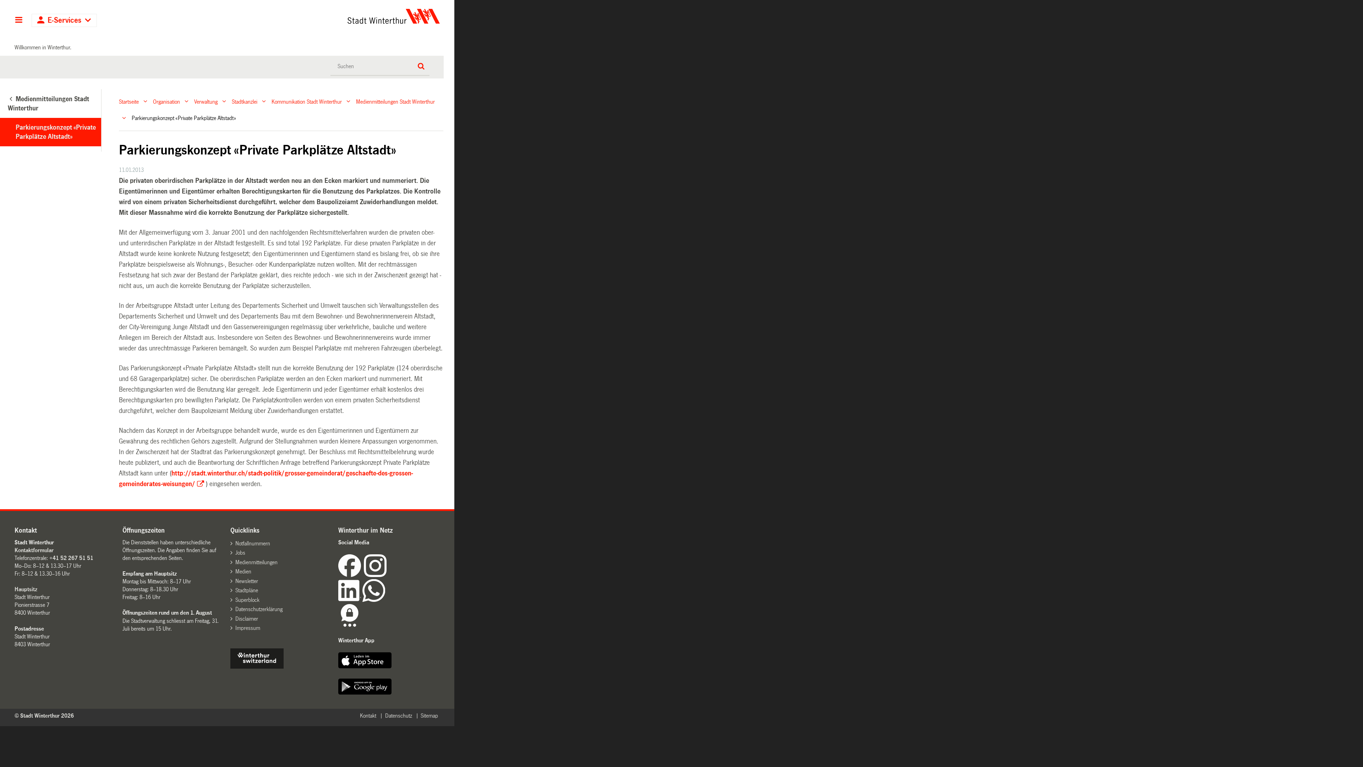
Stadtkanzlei (244, 101)
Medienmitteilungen (256, 562)
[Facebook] (351, 575)
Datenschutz (398, 716)
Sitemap (429, 716)
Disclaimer (246, 619)
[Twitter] (387, 575)
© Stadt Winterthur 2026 (44, 716)
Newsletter (246, 581)
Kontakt (368, 716)
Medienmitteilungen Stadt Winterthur (395, 101)
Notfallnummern (252, 543)
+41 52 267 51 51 (71, 558)
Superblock (247, 600)
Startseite (129, 101)
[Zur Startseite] (327, 16)
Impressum (247, 628)
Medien (243, 572)
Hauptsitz (26, 589)
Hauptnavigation (19, 21)
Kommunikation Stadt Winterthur (307, 101)
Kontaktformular (34, 550)
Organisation (166, 101)
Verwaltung (206, 101)
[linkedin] (350, 600)
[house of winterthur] (257, 667)
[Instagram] (375, 575)
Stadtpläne (246, 590)
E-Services (64, 20)
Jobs (240, 553)
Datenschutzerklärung (259, 609)
